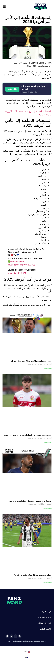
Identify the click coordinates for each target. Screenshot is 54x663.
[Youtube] (11, 636)
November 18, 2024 (17, 273)
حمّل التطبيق (12, 89)
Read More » (47, 369)
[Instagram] (19, 636)
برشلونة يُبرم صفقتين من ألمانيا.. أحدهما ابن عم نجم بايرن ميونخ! (27, 435)
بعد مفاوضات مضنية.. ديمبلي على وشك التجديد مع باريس (30, 501)
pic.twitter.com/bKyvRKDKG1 (21, 265)
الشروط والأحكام (44, 623)
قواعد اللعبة (46, 612)
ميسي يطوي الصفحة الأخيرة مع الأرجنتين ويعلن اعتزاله (31, 361)
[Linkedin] (7, 636)
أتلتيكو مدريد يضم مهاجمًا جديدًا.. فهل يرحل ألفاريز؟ (32, 575)
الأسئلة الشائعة (45, 629)
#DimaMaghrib (17, 261)
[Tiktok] (15, 636)
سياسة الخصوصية (44, 617)
